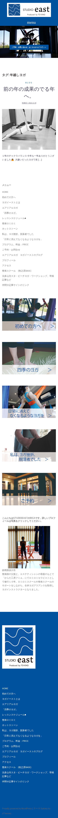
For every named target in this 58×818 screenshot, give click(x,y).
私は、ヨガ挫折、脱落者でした (18, 234)
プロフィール (9, 260)
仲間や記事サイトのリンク (15, 285)
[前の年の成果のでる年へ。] (29, 129)
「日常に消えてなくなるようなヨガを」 (22, 239)
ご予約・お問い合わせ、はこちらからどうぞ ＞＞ (29, 47)
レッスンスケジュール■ (14, 218)
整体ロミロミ (9, 223)
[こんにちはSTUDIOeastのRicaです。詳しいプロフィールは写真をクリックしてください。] (29, 547)
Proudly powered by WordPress (17, 808)
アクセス (6, 265)
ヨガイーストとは (11, 202)
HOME (5, 191)
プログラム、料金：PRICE (15, 244)
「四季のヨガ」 (10, 213)
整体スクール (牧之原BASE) (16, 270)
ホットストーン (10, 228)
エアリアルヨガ (10, 207)
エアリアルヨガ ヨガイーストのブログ (22, 254)
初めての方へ (9, 197)
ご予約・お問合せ (11, 249)
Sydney (44, 808)
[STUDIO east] (29, 9)
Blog (29, 82)
